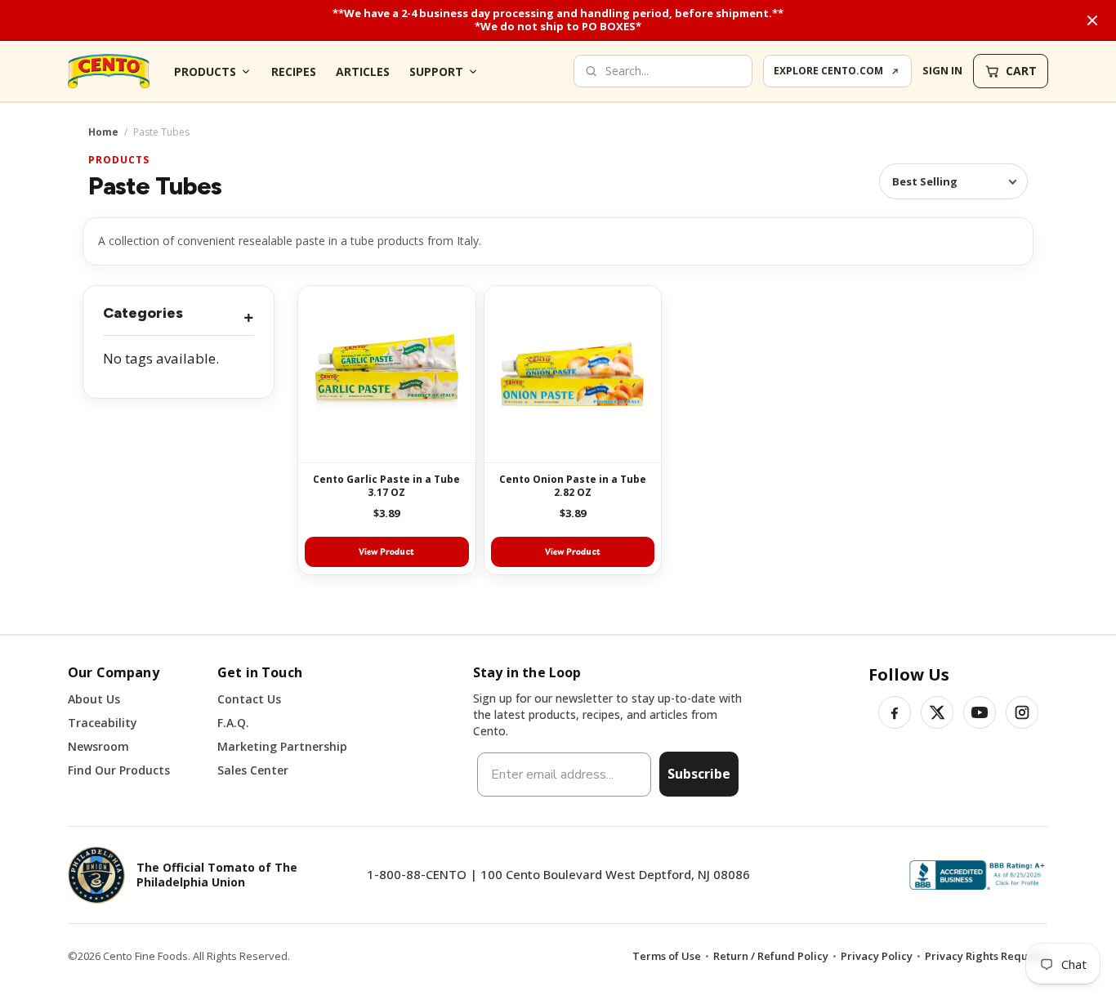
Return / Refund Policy (770, 956)
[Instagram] (1022, 712)
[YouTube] (979, 712)
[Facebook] (894, 712)
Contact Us (249, 699)
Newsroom (98, 746)
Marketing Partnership (282, 746)
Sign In (942, 70)
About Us (94, 699)
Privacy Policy (877, 956)
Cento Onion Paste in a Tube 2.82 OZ (572, 485)
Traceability (102, 722)
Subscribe (698, 774)
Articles (363, 71)
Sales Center (252, 770)
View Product (386, 551)
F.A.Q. (233, 722)
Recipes (293, 71)
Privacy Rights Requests (986, 956)
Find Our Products (119, 770)
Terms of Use (666, 956)
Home (103, 132)
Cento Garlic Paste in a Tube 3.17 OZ (386, 485)
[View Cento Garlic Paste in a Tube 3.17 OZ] (386, 374)
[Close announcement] (1092, 20)
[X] (937, 712)
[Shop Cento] (109, 71)
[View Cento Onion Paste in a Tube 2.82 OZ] (573, 374)
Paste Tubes (154, 186)
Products (205, 71)
